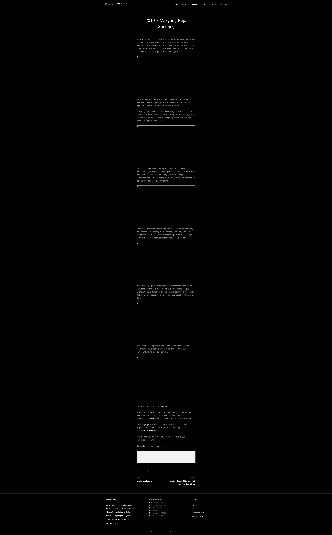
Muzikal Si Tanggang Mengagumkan (118, 516)
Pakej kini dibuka (111, 523)
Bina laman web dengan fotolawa (117, 519)
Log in (194, 505)
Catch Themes (179, 531)
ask (221, 5)
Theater (149, 471)
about (184, 5)
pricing (206, 5)
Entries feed (196, 509)
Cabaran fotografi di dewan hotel (117, 512)
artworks (195, 5)
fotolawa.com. (150, 430)
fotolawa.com (163, 406)
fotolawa (122, 4)
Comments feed (198, 513)
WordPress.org (197, 516)
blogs (214, 5)
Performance (142, 471)
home (176, 5)
